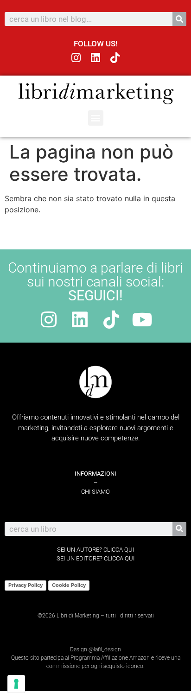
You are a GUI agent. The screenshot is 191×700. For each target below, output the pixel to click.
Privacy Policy (25, 585)
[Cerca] (179, 19)
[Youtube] (142, 319)
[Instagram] (76, 57)
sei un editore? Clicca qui (95, 558)
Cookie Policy (69, 585)
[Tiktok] (114, 57)
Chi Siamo (95, 491)
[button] (95, 118)
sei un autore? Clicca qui (95, 549)
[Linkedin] (95, 57)
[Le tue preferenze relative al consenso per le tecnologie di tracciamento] (16, 684)
